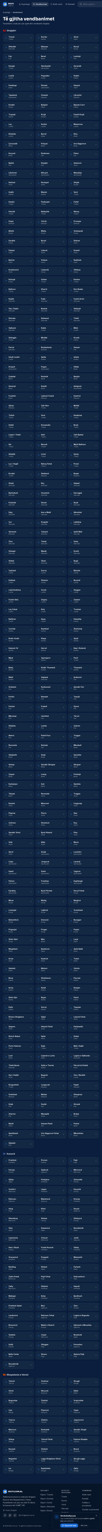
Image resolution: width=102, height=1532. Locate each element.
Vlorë (63, 1505)
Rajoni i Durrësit (47, 1499)
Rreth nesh (57, 4)
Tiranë (64, 1497)
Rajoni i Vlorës (46, 1503)
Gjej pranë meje (70, 1525)
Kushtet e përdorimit (90, 1509)
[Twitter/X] (15, 1515)
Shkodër (65, 1508)
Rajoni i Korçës (47, 1510)
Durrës (64, 1501)
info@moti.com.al (27, 1515)
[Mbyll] (96, 1515)
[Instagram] (10, 1515)
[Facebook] (5, 1515)
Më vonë (84, 1525)
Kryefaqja (25, 4)
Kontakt (71, 4)
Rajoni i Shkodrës (48, 1507)
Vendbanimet (41, 4)
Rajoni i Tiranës (47, 1495)
